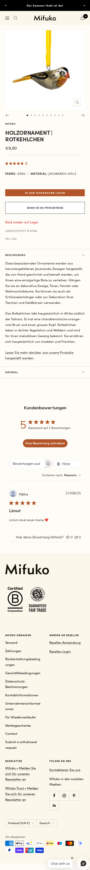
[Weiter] (83, 115)
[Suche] (15, 18)
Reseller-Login (60, 651)
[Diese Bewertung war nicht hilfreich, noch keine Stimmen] (76, 537)
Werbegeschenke (18, 725)
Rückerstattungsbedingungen (22, 662)
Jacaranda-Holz (62, 174)
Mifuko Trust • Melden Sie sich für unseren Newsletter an (21, 794)
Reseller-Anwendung (65, 642)
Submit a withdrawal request (21, 745)
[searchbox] (26, 463)
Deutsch (45, 823)
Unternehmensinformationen (22, 706)
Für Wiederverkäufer (20, 717)
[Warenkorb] (82, 18)
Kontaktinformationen (21, 695)
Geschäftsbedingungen (22, 673)
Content (11, 733)
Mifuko (10, 123)
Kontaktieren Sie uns (64, 770)
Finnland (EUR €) (19, 823)
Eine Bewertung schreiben (45, 443)
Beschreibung (15, 255)
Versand (11, 642)
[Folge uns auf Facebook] (54, 795)
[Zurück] (7, 115)
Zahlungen (13, 651)
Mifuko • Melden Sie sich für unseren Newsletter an (20, 773)
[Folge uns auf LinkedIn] (54, 805)
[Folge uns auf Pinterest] (74, 795)
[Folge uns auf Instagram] (64, 795)
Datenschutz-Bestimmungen (16, 684)
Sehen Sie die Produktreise (45, 207)
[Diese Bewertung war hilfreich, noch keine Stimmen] (67, 537)
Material (11, 372)
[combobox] (61, 475)
